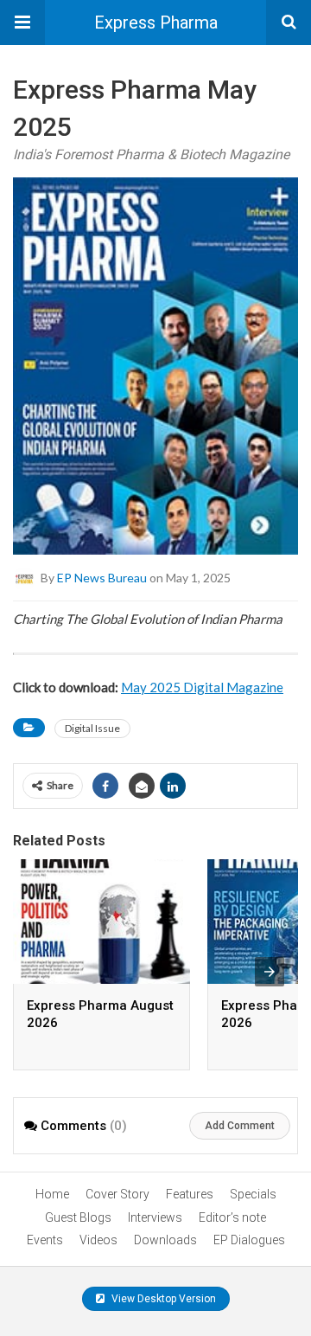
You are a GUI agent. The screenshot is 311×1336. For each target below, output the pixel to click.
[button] (22, 22)
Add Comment (240, 1126)
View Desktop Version (162, 1299)
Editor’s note (232, 1217)
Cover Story (117, 1194)
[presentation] (269, 971)
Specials (253, 1194)
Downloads (165, 1240)
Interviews (155, 1217)
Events (45, 1240)
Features (189, 1194)
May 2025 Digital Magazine (202, 687)
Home (52, 1194)
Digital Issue (92, 728)
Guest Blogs (78, 1217)
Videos (98, 1240)
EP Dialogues (249, 1240)
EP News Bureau (102, 577)
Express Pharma (156, 22)
